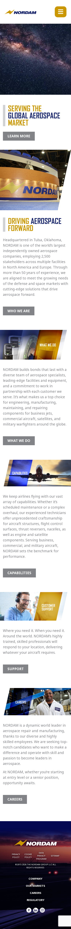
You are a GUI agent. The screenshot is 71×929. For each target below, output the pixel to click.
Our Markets (35, 885)
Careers (14, 799)
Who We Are (18, 311)
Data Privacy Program (41, 855)
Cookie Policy (28, 856)
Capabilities (19, 573)
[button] (60, 11)
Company (35, 878)
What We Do (18, 440)
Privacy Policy (16, 856)
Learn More (18, 136)
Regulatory (35, 900)
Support (15, 669)
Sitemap (55, 855)
